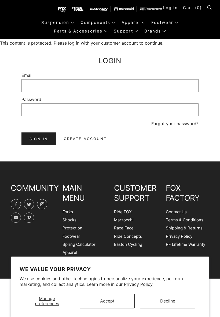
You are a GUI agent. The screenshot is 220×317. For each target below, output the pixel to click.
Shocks (69, 219)
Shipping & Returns (184, 227)
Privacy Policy (179, 236)
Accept (107, 301)
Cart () (192, 7)
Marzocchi (124, 219)
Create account (85, 138)
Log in (170, 7)
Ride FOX (123, 211)
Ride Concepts (128, 236)
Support (123, 31)
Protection (72, 227)
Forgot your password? (175, 123)
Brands (152, 31)
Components (95, 22)
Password (31, 99)
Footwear (162, 22)
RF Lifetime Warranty (185, 244)
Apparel (131, 22)
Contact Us (176, 211)
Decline (167, 301)
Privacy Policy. (138, 284)
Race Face (124, 227)
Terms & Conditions (184, 219)
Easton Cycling (128, 244)
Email (26, 75)
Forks (68, 211)
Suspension (55, 22)
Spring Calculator (79, 244)
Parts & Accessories (78, 31)
